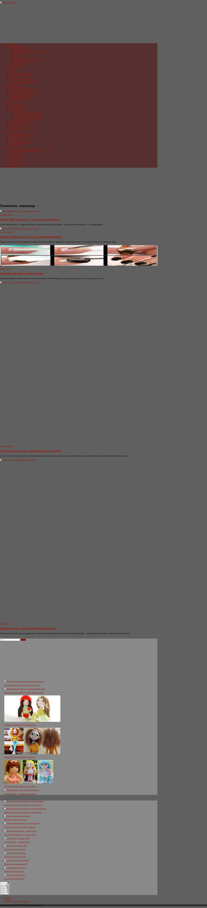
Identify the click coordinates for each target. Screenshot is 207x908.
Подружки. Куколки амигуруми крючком (20, 725)
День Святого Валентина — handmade (24, 91)
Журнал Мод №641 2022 (14, 871)
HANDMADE (9, 44)
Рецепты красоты (16, 157)
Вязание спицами (16, 126)
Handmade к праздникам (14, 87)
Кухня (6, 147)
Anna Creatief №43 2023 (13, 879)
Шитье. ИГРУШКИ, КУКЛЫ (19, 143)
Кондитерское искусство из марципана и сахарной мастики (32, 149)
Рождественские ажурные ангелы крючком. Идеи (24, 693)
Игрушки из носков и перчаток (21, 141)
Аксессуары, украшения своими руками (24, 81)
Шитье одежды (15, 139)
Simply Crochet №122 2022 (15, 849)
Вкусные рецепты (16, 153)
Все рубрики (9, 167)
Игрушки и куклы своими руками (21, 73)
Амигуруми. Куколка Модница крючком (19, 757)
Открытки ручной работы (19, 98)
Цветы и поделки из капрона (20, 79)
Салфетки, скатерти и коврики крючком (28, 118)
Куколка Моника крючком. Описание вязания (22, 685)
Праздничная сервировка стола (21, 95)
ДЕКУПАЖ (13, 85)
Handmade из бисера (17, 67)
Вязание (7, 102)
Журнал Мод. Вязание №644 (15, 864)
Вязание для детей (16, 130)
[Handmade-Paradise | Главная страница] (9, 3)
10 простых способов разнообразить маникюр (30, 450)
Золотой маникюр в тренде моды (22, 273)
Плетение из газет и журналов (21, 75)
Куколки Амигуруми (16, 106)
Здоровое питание (16, 165)
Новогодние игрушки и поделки (21, 97)
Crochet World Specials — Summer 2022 (20, 835)
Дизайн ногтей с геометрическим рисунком (28, 628)
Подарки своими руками (18, 100)
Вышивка (12, 56)
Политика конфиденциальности (17, 901)
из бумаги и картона (17, 65)
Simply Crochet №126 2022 (15, 857)
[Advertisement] (64, 24)
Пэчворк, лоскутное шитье (19, 137)
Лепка (11, 71)
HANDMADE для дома (18, 48)
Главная (7, 898)
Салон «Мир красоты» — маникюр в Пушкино (29, 219)
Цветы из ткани (15, 77)
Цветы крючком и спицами (19, 122)
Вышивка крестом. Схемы (23, 58)
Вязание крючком (16, 110)
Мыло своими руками (21, 50)
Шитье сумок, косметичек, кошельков (23, 133)
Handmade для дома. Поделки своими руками (31, 52)
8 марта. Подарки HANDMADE (21, 89)
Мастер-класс (9, 69)
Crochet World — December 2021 (17, 842)
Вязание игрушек (15, 104)
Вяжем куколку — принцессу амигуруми (20, 794)
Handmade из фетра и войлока (21, 83)
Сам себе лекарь (15, 159)
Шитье (6, 132)
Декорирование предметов (19, 54)
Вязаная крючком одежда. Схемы (26, 114)
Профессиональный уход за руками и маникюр (31, 236)
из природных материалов (19, 62)
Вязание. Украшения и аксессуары (22, 128)
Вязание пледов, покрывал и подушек (28, 112)
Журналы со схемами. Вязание (21, 108)
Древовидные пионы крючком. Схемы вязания (23, 812)
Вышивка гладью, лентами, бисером (27, 60)
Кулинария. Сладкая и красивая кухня (24, 151)
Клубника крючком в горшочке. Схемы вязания (23, 805)
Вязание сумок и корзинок (19, 120)
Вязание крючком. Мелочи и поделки (27, 116)
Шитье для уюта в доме (18, 135)
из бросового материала (18, 63)
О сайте (7, 900)
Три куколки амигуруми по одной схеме (20, 786)
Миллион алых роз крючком (15, 820)
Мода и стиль (14, 161)
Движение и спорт (16, 163)
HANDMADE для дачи (17, 46)
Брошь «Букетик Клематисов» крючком (19, 827)
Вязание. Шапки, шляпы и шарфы (22, 124)
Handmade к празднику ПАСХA (21, 93)
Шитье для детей (15, 145)
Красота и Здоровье (12, 155)
